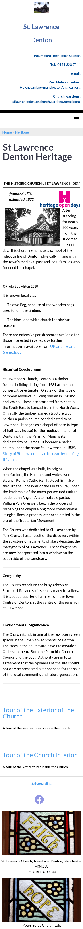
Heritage (22, 132)
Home (7, 132)
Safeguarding (41, 783)
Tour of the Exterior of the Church (38, 713)
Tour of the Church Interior (40, 755)
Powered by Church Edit (41, 925)
